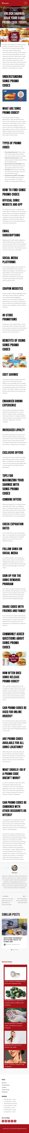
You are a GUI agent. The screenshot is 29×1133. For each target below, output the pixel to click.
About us (4, 1083)
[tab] (11, 949)
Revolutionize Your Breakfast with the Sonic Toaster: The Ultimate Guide (13, 940)
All (14, 10)
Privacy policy (5, 1085)
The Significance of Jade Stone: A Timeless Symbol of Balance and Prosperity (14, 1003)
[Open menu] (25, 3)
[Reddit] (15, 1121)
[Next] (24, 933)
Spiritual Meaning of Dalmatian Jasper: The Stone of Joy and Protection (14, 1026)
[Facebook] (3, 1121)
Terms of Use (5, 1089)
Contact (4, 1087)
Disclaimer (5, 1092)
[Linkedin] (12, 1121)
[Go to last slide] (4, 933)
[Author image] (5, 944)
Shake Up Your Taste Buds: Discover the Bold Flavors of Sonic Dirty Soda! (7, 900)
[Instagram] (6, 1121)
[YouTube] (9, 1121)
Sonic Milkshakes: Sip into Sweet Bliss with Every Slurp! (21, 899)
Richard (11, 26)
